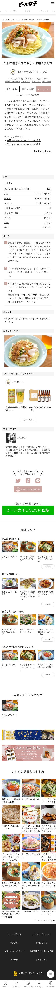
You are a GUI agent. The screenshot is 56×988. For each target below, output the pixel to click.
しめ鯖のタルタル (30, 911)
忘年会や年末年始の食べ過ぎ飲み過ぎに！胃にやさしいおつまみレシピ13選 (31, 830)
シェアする (39, 982)
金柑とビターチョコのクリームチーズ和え (45, 631)
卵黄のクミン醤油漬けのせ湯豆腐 (45, 666)
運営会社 (14, 960)
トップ (27, 11)
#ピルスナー (42, 79)
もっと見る (28, 419)
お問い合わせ (42, 943)
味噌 (6, 227)
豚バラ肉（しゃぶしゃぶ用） (18, 189)
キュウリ (8, 203)
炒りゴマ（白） (11, 213)
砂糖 (6, 222)
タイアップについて (41, 934)
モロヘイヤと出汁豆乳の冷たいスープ (27, 558)
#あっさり (25, 82)
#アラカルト (29, 79)
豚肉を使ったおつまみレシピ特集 (24, 144)
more (47, 566)
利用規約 (14, 943)
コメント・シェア (43, 90)
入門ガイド (44, 11)
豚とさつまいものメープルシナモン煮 (45, 594)
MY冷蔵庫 (50, 982)
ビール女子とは (14, 934)
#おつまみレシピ (15, 79)
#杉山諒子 (46, 82)
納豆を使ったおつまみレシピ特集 (24, 140)
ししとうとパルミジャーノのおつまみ (45, 558)
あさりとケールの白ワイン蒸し (27, 630)
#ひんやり (36, 82)
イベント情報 (11, 11)
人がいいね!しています (28, 95)
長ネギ (7, 198)
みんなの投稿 (28, 982)
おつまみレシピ (8, 20)
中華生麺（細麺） (12, 208)
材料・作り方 (12, 89)
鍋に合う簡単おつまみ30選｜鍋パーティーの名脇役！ (11, 914)
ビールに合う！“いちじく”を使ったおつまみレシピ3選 (10, 857)
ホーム (5, 982)
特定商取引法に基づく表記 (42, 951)
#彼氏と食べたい (12, 82)
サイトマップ (42, 960)
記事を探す (16, 982)
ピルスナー (22, 72)
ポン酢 (7, 218)
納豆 (6, 194)
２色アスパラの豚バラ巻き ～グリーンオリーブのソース (27, 595)
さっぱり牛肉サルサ (31, 799)
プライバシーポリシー (14, 951)
